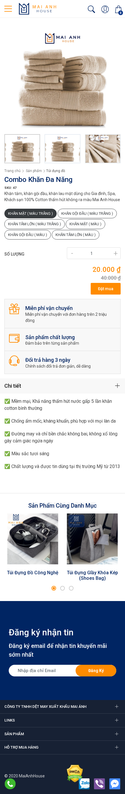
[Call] (10, 784)
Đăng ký (96, 670)
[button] (53, 588)
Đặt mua (105, 288)
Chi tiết (12, 386)
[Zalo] (84, 784)
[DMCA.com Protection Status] (75, 773)
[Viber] (99, 784)
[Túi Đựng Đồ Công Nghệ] (32, 539)
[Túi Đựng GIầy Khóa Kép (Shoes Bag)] (92, 539)
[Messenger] (115, 784)
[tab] (62, 386)
